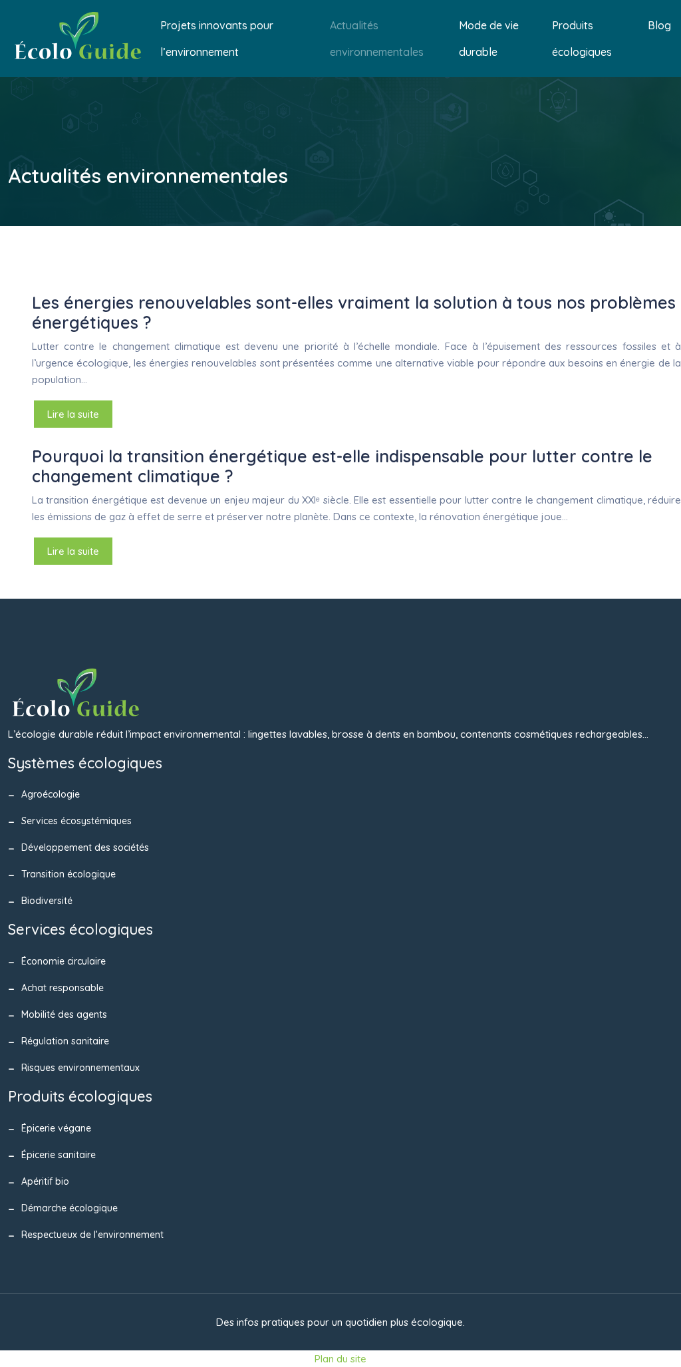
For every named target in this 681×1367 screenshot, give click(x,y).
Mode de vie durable (489, 39)
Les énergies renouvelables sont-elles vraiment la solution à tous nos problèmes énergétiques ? (354, 312)
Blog (659, 25)
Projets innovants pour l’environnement (216, 39)
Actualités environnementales (377, 39)
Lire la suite (73, 414)
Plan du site (340, 1358)
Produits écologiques (582, 39)
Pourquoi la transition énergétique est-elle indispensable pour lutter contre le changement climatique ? (342, 466)
